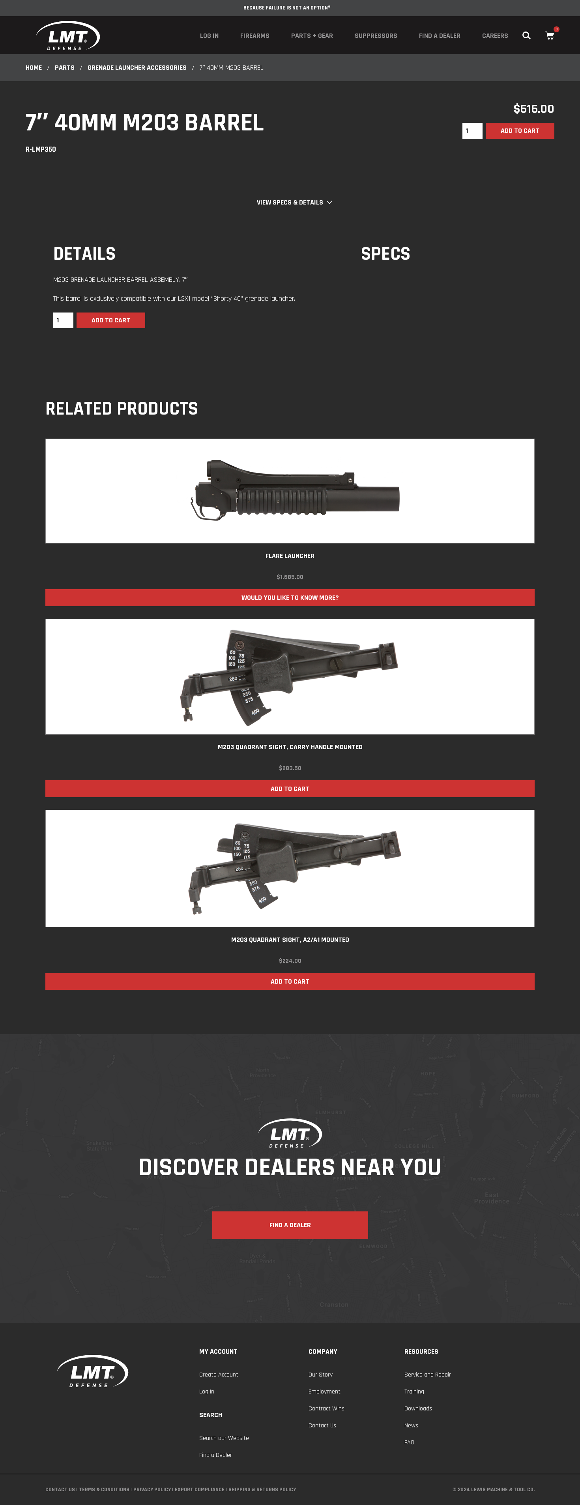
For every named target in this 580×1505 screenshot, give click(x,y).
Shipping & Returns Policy (262, 1489)
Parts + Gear (312, 35)
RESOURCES (421, 1351)
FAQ (409, 1442)
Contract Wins (326, 1409)
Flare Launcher (290, 555)
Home (34, 67)
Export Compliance (200, 1489)
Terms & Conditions (104, 1489)
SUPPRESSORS (376, 35)
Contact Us (322, 1425)
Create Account (218, 1375)
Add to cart (520, 130)
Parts (65, 67)
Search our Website (224, 1438)
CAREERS (495, 35)
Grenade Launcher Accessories (137, 67)
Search (210, 1414)
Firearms (254, 35)
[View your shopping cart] (549, 36)
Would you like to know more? (290, 597)
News (411, 1425)
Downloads (418, 1409)
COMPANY (323, 1351)
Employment (325, 1392)
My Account (218, 1351)
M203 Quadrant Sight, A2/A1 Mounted (290, 939)
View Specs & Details (290, 202)
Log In (209, 35)
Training (414, 1392)
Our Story (321, 1375)
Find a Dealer (439, 35)
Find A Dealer (290, 1225)
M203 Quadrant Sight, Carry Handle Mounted (290, 747)
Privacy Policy (152, 1489)
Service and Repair (427, 1375)
